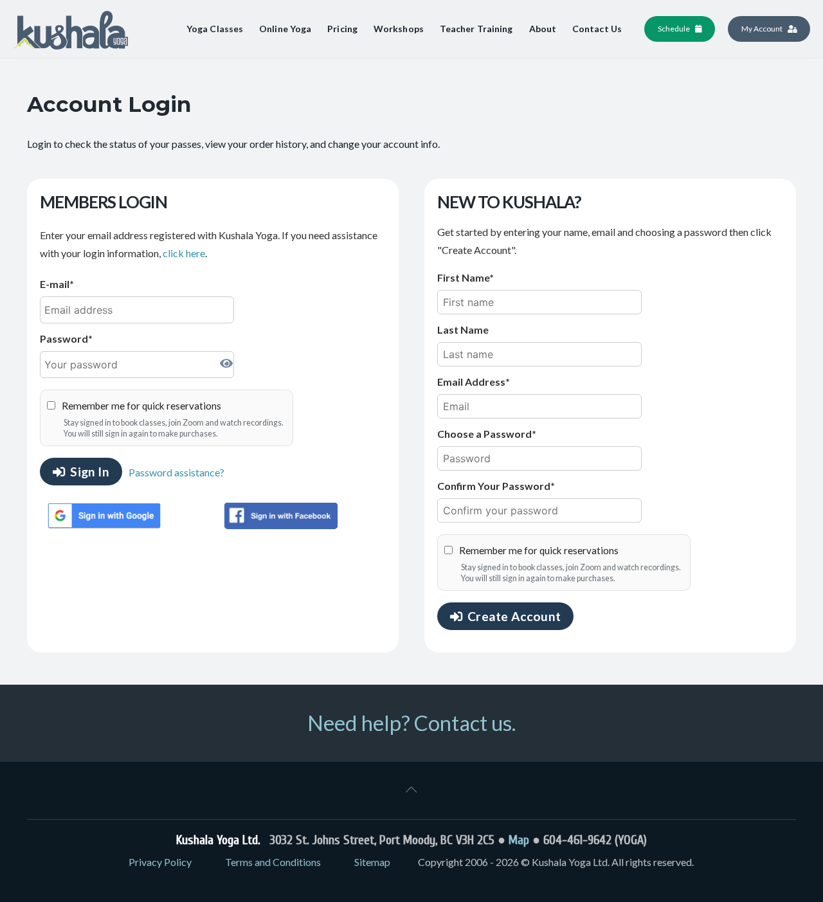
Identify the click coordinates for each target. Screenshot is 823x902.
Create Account (514, 616)
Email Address (471, 381)
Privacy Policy (160, 862)
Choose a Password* (486, 434)
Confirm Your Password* (496, 486)
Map (519, 840)
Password (64, 338)
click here (184, 253)
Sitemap (372, 862)
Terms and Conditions (273, 862)
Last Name (463, 329)
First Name (463, 277)
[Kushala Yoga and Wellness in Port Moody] (70, 29)
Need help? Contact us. (411, 722)
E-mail (54, 284)
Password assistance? (176, 472)
